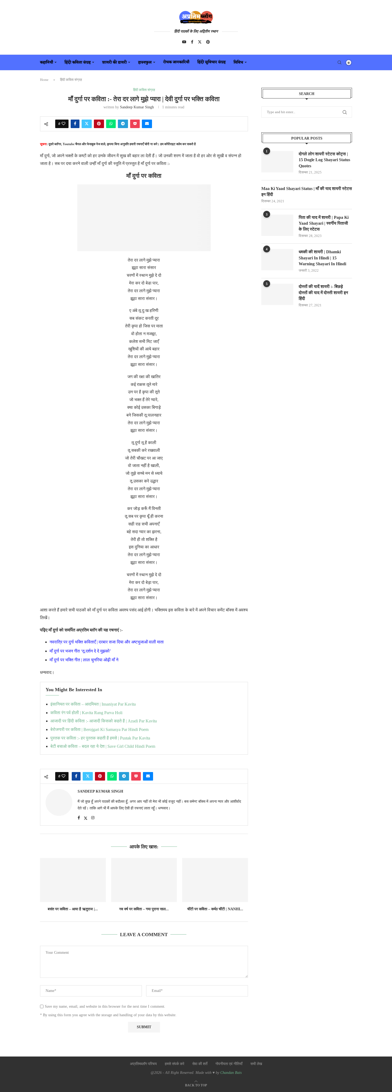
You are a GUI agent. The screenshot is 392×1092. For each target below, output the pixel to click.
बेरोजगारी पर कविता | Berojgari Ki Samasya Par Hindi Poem (99, 729)
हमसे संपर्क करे (174, 1064)
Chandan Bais (231, 1073)
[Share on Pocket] (135, 124)
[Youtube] (184, 42)
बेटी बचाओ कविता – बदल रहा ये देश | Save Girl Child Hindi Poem (102, 746)
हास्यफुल (145, 62)
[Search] (339, 62)
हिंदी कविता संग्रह (78, 62)
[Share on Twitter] (87, 124)
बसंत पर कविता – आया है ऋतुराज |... (73, 909)
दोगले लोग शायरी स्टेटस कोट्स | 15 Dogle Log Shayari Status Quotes (324, 160)
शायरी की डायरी (114, 62)
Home (44, 80)
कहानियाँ (46, 62)
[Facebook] (192, 42)
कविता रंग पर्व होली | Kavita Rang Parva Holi (86, 712)
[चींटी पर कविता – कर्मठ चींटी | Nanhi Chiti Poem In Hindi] (215, 880)
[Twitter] (200, 42)
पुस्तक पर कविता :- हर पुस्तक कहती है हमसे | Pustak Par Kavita (100, 738)
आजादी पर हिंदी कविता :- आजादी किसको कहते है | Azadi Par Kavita (103, 721)
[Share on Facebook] (75, 124)
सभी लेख (256, 1064)
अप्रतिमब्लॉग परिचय (143, 1064)
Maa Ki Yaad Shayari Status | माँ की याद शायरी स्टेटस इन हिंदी (306, 191)
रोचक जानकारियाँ (176, 62)
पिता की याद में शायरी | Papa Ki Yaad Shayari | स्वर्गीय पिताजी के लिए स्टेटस (324, 223)
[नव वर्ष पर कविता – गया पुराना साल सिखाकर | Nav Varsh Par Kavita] (144, 880)
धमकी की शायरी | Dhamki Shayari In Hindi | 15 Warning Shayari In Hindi (322, 258)
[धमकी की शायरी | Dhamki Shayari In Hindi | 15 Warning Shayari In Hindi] (277, 259)
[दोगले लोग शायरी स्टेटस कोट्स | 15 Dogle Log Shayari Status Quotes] (277, 161)
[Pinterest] (208, 42)
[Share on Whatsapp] (111, 124)
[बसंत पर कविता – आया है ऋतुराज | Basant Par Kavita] (73, 880)
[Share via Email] (147, 124)
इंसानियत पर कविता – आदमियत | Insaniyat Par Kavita (93, 704)
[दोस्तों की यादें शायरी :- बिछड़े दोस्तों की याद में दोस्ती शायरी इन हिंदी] (277, 294)
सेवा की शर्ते (199, 1064)
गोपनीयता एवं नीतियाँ (228, 1064)
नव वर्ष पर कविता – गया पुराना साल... (144, 909)
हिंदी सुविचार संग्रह (211, 62)
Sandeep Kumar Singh (137, 107)
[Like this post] (63, 124)
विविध (238, 62)
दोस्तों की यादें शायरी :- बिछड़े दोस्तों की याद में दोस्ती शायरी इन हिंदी (323, 292)
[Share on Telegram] (123, 124)
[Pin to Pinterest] (99, 124)
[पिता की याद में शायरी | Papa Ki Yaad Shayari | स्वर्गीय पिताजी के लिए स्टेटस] (277, 225)
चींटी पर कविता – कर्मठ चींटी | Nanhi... (215, 909)
